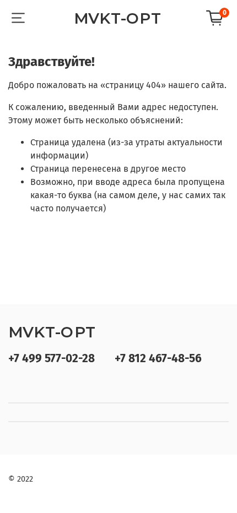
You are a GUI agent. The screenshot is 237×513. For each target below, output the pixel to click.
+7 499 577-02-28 (51, 358)
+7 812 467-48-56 (158, 358)
